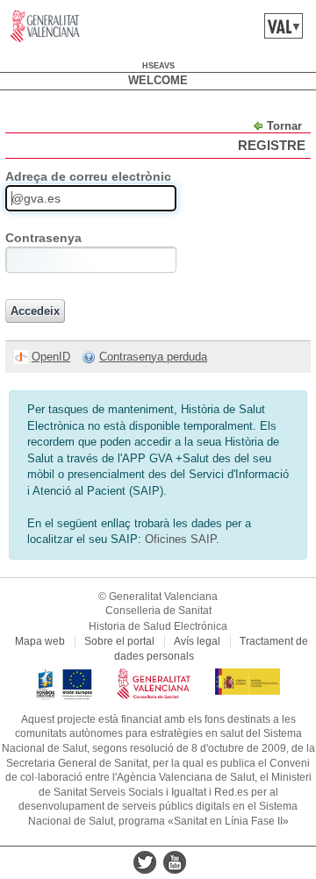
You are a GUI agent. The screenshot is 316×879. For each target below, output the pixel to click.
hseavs (158, 65)
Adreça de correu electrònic (88, 176)
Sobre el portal (119, 641)
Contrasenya (43, 238)
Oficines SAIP (180, 539)
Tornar (284, 125)
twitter (144, 862)
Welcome (158, 80)
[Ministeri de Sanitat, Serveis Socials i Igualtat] (247, 675)
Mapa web (40, 641)
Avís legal (197, 641)
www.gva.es (45, 26)
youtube (174, 862)
